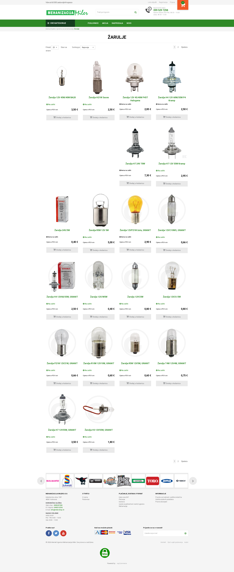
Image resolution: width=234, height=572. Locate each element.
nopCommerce (122, 563)
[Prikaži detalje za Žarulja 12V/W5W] (99, 276)
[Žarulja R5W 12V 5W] (99, 210)
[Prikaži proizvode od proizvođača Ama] (152, 481)
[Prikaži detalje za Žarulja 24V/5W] (62, 210)
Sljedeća (184, 47)
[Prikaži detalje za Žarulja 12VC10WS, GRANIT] (172, 210)
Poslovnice (85, 499)
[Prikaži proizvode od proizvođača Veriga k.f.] (166, 481)
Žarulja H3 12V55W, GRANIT (99, 430)
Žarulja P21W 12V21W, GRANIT (62, 363)
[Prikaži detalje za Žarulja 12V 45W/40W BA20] (62, 77)
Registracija (163, 2)
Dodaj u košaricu (63, 117)
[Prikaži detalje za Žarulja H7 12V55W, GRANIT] (62, 409)
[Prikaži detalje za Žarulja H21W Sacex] (99, 77)
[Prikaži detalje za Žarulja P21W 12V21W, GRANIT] (62, 343)
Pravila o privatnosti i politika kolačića (168, 497)
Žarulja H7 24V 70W (135, 163)
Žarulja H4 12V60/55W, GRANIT (62, 296)
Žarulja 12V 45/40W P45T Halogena (135, 99)
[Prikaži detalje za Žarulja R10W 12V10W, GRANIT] (99, 343)
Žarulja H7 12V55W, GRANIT (62, 430)
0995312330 (58, 507)
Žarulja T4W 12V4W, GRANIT (172, 363)
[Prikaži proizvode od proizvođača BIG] (67, 481)
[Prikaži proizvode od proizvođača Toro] (138, 481)
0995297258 (57, 505)
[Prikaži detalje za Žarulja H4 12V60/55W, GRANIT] (62, 276)
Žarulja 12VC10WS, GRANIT (172, 230)
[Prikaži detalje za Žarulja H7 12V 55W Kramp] (172, 143)
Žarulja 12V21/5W (172, 296)
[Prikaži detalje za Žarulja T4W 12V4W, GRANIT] (172, 343)
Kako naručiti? (124, 497)
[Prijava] (185, 533)
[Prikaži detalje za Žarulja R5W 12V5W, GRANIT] (135, 343)
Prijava (172, 2)
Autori (186, 542)
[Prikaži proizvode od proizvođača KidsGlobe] (95, 481)
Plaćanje (122, 499)
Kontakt (163, 542)
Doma (48, 29)
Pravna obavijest (161, 502)
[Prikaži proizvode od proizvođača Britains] (109, 481)
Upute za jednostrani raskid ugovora (131, 504)
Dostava (122, 502)
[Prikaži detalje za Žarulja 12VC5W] (135, 276)
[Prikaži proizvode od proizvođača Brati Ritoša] (124, 481)
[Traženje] (135, 12)
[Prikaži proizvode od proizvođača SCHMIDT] (52, 481)
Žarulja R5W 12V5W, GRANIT (135, 363)
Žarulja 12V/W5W (98, 296)
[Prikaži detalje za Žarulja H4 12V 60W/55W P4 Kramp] (172, 77)
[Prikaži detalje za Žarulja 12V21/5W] (172, 276)
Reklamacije (123, 506)
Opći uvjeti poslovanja (175, 542)
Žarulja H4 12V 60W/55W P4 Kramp (172, 99)
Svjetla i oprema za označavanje (62, 29)
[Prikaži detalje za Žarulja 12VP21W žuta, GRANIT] (135, 210)
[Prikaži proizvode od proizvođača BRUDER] (181, 481)
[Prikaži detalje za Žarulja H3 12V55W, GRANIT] (99, 409)
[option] (53, 481)
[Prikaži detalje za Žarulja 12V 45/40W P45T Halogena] (135, 77)
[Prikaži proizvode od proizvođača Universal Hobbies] (81, 481)
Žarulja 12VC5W (135, 296)
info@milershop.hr (57, 510)
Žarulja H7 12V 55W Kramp (172, 163)
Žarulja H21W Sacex (99, 97)
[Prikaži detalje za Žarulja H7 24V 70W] (135, 143)
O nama (85, 497)
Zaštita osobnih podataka (164, 499)
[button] (54, 47)
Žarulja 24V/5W (62, 230)
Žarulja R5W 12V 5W (99, 230)
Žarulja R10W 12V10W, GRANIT (98, 363)
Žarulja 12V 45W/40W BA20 (62, 97)
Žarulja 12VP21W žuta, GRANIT (135, 230)
